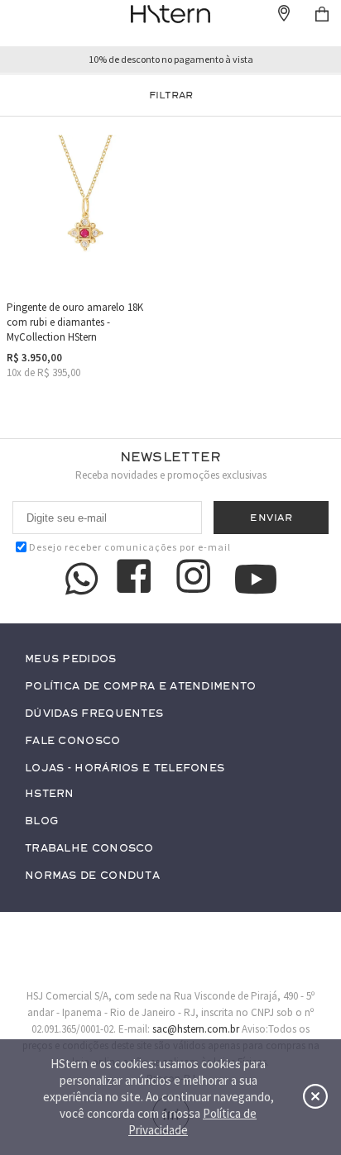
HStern (49, 794)
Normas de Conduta (92, 876)
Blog (41, 821)
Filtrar (171, 95)
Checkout (322, 14)
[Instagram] (196, 579)
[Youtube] (255, 579)
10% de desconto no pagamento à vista (171, 59)
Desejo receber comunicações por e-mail (130, 547)
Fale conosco (73, 741)
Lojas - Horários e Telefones (124, 768)
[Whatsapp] (81, 578)
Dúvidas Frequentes (94, 713)
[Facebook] (136, 579)
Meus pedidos (71, 659)
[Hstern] (170, 14)
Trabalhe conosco (89, 848)
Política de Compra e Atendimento (141, 686)
